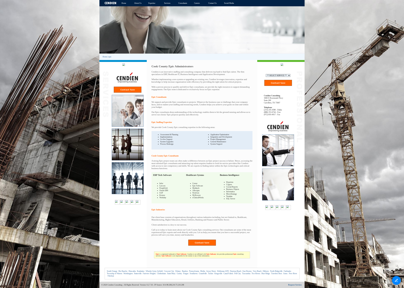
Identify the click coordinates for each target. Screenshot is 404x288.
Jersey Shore (211, 271)
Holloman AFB (223, 271)
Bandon (185, 271)
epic (109, 57)
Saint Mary (171, 273)
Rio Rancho (123, 271)
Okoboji (111, 276)
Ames (285, 273)
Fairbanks (287, 271)
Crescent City (169, 271)
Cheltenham (161, 273)
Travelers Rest (276, 273)
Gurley (179, 273)
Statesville (138, 273)
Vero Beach (257, 271)
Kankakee (140, 271)
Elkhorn (266, 271)
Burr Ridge (265, 273)
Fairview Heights (149, 273)
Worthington (128, 273)
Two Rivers (256, 273)
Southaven (194, 273)
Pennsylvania (194, 271)
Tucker (210, 273)
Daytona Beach (235, 271)
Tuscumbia (246, 273)
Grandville (203, 273)
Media (202, 271)
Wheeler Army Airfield (154, 271)
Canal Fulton (228, 273)
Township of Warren (114, 273)
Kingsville (218, 273)
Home (105, 57)
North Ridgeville (276, 271)
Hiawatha (132, 271)
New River (293, 273)
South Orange (112, 271)
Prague (185, 273)
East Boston (247, 271)
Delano (178, 271)
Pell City (237, 273)
